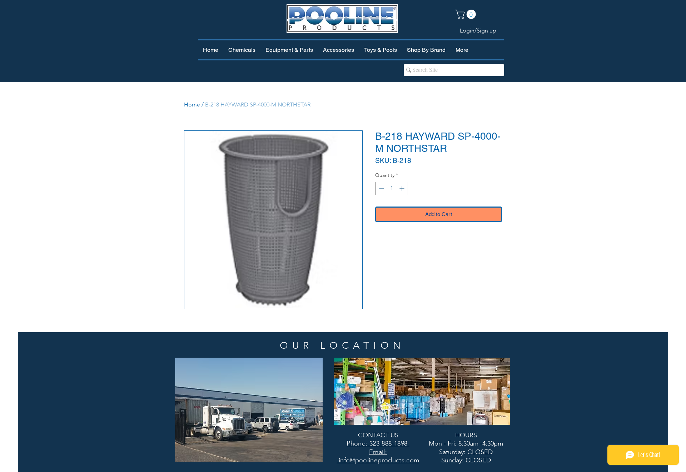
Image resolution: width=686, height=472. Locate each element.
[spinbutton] (391, 188)
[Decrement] (380, 188)
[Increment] (402, 188)
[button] (466, 14)
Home (192, 104)
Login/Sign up (478, 30)
